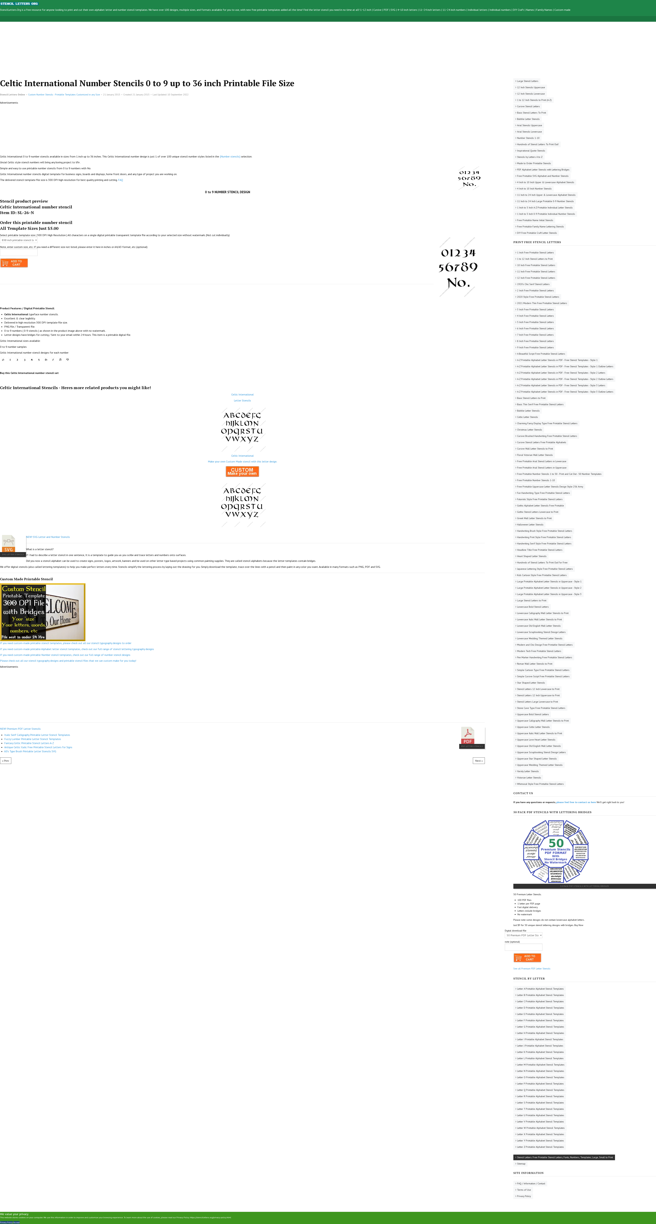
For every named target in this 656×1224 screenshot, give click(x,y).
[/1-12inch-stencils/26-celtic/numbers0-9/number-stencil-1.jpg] (10, 359)
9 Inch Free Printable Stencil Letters (535, 347)
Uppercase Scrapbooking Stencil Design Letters (541, 752)
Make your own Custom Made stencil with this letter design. (242, 461)
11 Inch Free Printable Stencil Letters (536, 271)
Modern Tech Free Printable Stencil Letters (539, 651)
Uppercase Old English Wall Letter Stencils (539, 745)
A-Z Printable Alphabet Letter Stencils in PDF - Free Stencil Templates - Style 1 (557, 360)
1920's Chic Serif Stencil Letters (533, 284)
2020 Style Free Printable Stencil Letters (538, 296)
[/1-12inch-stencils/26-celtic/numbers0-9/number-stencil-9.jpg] (68, 359)
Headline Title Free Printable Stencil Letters (539, 549)
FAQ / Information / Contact (531, 1183)
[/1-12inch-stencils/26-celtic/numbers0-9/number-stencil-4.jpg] (32, 359)
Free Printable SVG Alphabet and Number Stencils (543, 175)
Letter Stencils (242, 400)
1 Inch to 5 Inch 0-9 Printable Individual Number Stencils (546, 213)
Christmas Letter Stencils (529, 429)
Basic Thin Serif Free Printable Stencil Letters (540, 404)
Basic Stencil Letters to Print (531, 398)
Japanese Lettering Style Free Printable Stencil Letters (545, 568)
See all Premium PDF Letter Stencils (531, 968)
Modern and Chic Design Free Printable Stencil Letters (545, 644)
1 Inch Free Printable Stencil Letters (535, 252)
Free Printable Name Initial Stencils (535, 220)
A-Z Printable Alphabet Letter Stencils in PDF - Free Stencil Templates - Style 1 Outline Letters (565, 366)
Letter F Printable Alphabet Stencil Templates (540, 1020)
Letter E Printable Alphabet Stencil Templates (540, 1014)
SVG (393, 9)
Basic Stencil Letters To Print (531, 112)
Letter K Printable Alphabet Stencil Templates (540, 1052)
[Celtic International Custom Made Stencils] (242, 472)
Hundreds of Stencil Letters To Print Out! (538, 144)
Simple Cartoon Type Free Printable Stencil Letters (543, 670)
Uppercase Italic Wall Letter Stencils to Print (539, 733)
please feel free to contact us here (576, 802)
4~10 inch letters (407, 9)
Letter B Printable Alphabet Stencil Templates (540, 995)
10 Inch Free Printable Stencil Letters (536, 265)
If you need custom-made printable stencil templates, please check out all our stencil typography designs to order (65, 643)
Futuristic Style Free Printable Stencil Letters (540, 499)
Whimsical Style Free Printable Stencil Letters (540, 783)
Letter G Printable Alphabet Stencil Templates (540, 1026)
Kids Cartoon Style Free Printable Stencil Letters (542, 575)
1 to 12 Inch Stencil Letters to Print (535, 258)
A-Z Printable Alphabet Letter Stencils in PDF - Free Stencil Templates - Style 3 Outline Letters (565, 391)
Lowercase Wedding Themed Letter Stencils (539, 638)
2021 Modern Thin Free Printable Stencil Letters (542, 303)
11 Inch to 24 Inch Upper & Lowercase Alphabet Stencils (546, 194)
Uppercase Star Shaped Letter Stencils (537, 758)
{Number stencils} (230, 156)
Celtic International (242, 394)
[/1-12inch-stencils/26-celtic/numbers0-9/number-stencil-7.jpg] (53, 359)
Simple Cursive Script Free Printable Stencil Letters (543, 676)
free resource (33, 9)
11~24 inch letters (430, 9)
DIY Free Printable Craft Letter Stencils (537, 232)
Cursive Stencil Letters (528, 106)
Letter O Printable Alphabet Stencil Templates (540, 1077)
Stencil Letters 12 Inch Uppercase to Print (538, 695)
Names (530, 9)
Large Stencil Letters (527, 81)
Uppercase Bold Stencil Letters (533, 714)
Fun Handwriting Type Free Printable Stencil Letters (543, 492)
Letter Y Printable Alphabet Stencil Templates (540, 1140)
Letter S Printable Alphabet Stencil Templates (540, 1102)
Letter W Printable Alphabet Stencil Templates (541, 1127)
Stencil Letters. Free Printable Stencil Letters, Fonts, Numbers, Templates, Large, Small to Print (565, 1157)
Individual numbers (500, 9)
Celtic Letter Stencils (527, 417)
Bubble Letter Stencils (528, 119)
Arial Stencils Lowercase (529, 131)
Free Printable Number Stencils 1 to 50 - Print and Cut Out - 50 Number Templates (559, 473)
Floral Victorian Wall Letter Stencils (535, 454)
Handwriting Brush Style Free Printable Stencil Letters (544, 530)
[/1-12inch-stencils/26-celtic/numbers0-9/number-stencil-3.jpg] (25, 359)
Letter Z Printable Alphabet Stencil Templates (540, 1146)
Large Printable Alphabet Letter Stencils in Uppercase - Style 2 (549, 587)
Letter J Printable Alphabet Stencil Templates (540, 1045)
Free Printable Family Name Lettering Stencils (540, 226)
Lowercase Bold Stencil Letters (533, 606)
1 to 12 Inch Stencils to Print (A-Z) (534, 100)
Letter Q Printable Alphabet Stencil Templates (540, 1089)
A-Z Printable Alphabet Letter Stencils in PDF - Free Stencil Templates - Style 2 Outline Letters (565, 379)
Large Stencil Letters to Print (531, 600)
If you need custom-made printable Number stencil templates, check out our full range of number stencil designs (65, 655)
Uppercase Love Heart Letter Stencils (536, 739)
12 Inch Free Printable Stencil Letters (536, 277)
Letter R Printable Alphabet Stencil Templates (540, 1096)
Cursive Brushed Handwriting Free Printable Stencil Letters (547, 436)
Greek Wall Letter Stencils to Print (534, 518)
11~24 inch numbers (454, 9)
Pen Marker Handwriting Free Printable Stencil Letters (544, 657)
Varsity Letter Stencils (528, 771)
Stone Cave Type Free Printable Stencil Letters (541, 708)
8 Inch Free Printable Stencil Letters (535, 341)
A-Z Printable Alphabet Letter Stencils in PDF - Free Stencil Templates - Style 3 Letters (561, 385)
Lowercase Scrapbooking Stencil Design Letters (541, 632)
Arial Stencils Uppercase (529, 125)
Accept (16, 1222)
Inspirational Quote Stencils (531, 150)
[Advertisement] (102, 46)
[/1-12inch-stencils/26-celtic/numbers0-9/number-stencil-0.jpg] (3, 359)
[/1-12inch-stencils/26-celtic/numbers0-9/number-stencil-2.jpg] (17, 359)
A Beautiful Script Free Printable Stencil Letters (541, 353)
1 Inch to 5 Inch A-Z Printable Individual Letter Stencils (545, 207)
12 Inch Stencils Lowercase (531, 93)
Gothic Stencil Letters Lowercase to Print (537, 511)
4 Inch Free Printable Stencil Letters (535, 315)
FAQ (120, 180)
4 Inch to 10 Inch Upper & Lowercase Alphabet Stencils (545, 182)
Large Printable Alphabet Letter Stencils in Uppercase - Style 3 (549, 594)
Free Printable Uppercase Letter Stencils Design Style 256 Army (550, 486)
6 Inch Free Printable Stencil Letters (535, 328)
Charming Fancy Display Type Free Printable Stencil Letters (547, 423)
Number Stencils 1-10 (528, 138)
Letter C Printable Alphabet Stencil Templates (540, 1001)
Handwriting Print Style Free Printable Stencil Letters (544, 537)
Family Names (544, 9)
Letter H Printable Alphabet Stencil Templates (540, 1033)
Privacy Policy (524, 1196)
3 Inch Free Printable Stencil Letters (535, 309)
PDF (386, 9)
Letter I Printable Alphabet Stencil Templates (540, 1039)
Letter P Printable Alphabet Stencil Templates (540, 1083)
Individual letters (477, 9)
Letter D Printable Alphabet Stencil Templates (540, 1007)
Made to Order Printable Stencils (534, 163)
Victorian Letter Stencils (529, 777)
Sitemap (521, 1163)
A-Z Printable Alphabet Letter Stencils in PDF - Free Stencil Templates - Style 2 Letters (561, 372)
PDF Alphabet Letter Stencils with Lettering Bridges (543, 169)
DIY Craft (518, 9)
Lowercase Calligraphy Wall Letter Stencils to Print (543, 613)
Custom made (562, 9)
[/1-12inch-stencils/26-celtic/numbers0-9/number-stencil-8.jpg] (60, 359)
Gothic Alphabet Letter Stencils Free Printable (540, 505)
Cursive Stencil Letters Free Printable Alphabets (541, 442)
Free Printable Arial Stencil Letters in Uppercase (541, 467)
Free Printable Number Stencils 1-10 (536, 480)
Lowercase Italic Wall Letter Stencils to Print (539, 619)
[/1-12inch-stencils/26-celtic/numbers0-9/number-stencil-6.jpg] (46, 359)
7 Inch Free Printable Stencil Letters (535, 334)
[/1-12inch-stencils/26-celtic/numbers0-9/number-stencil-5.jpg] (39, 359)
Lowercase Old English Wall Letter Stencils (539, 625)
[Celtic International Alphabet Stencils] (242, 428)
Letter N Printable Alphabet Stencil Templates (540, 1071)
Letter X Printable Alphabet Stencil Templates (540, 1134)
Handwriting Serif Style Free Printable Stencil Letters (544, 543)
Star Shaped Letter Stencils (531, 682)
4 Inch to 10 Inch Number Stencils (534, 188)
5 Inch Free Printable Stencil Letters (535, 322)
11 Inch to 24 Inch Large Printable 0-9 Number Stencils (545, 201)
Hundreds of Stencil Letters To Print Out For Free (542, 562)
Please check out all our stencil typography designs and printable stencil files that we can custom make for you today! (68, 660)
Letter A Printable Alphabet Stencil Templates (540, 988)
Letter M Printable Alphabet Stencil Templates (540, 1064)
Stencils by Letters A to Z (530, 156)
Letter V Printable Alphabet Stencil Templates (540, 1121)
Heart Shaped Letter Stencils (531, 556)
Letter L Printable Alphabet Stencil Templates (540, 1058)
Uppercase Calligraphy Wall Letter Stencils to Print (543, 720)
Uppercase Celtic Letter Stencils (533, 727)
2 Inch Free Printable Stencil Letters (535, 290)
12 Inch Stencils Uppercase (531, 87)
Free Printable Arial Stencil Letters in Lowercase (541, 461)
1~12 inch (365, 9)
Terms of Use (524, 1189)
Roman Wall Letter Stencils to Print (534, 663)
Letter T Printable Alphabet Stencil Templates (540, 1108)
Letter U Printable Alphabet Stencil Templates (540, 1115)
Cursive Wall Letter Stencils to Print (535, 448)
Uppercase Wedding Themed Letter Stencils (540, 764)
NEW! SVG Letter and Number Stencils (48, 537)
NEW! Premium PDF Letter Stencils (20, 728)
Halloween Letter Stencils (530, 524)
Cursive (377, 9)
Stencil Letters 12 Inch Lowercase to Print (538, 689)
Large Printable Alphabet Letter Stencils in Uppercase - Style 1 (549, 581)
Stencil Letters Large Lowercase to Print (537, 701)
